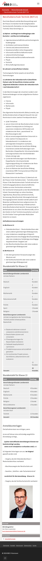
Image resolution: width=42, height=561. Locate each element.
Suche (34, 545)
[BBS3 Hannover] (10, 4)
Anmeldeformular (10, 539)
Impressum (19, 545)
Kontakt (12, 545)
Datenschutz (28, 545)
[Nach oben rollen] (37, 556)
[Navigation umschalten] (38, 3)
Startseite (6, 545)
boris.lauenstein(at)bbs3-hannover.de (13, 531)
